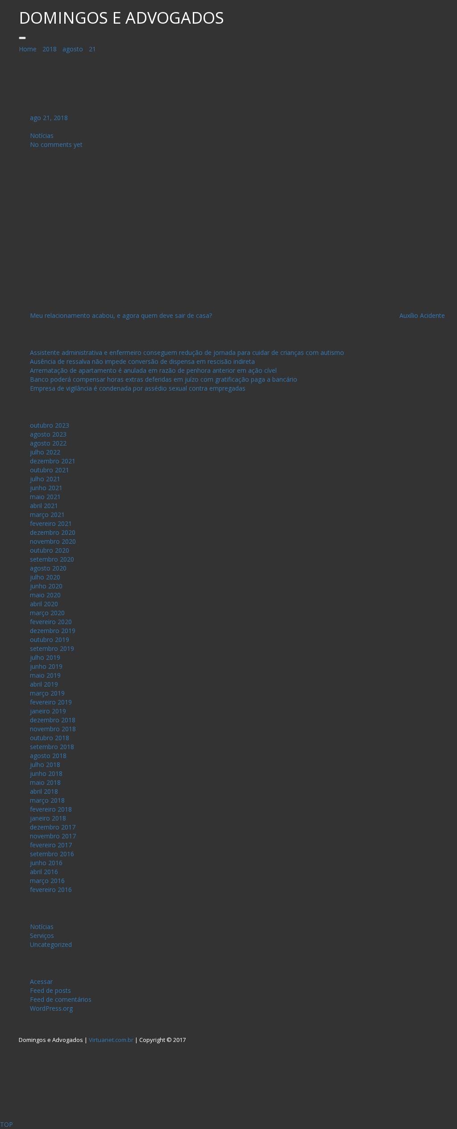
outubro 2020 (49, 550)
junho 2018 (46, 773)
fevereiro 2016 (51, 889)
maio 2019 (45, 675)
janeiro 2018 (48, 818)
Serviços (42, 935)
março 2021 (47, 514)
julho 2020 (45, 577)
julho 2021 (45, 479)
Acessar (41, 981)
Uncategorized (51, 944)
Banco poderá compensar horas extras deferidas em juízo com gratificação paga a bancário (163, 379)
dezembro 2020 (52, 532)
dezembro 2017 (52, 827)
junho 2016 (46, 862)
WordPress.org (51, 1008)
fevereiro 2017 (51, 845)
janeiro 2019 (48, 711)
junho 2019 (46, 666)
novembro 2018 (53, 729)
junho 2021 (46, 487)
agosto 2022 (48, 443)
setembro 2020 (52, 559)
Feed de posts (50, 990)
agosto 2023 (48, 434)
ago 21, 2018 (49, 117)
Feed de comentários (60, 999)
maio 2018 (45, 782)
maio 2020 (45, 595)
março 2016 (47, 880)
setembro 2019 (52, 648)
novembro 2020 (53, 541)
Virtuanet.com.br (111, 1040)
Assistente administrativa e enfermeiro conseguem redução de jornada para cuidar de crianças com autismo (187, 352)
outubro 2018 (49, 737)
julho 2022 (45, 452)
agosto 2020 (48, 568)
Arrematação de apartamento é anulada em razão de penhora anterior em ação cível (153, 370)
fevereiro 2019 (51, 702)
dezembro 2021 (52, 461)
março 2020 (47, 612)
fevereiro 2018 (51, 809)
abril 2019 (44, 684)
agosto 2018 (48, 755)
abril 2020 (44, 604)
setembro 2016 (52, 854)
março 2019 (47, 693)
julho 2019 (45, 657)
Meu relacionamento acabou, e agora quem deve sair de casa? (121, 315)
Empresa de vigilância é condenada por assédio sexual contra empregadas (137, 388)
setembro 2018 (52, 746)
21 (92, 49)
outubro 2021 (49, 470)
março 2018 (47, 800)
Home (28, 49)
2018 (49, 49)
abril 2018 (44, 791)
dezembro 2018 (52, 720)
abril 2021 (44, 505)
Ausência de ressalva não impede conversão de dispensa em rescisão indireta (142, 361)
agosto (72, 49)
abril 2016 (44, 871)
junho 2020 (46, 586)
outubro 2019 (49, 639)
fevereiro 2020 (51, 621)
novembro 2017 (53, 836)
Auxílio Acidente (422, 315)
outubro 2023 (49, 425)
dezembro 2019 (52, 630)
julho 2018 (45, 764)
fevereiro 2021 (51, 523)
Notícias (42, 135)
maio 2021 (45, 496)
